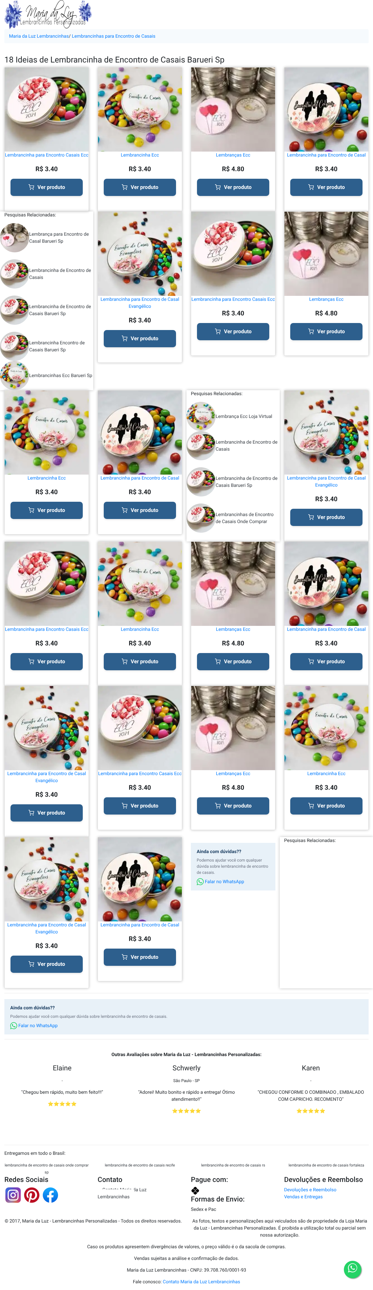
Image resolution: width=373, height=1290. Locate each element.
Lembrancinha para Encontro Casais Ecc (47, 155)
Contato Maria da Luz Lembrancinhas (122, 1193)
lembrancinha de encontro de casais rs (233, 1165)
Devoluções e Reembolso (310, 1189)
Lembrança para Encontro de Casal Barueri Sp (59, 237)
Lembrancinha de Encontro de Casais (60, 274)
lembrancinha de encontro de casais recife (140, 1165)
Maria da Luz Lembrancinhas (39, 36)
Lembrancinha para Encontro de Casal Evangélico (140, 302)
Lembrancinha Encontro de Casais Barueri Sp (57, 346)
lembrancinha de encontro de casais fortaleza (326, 1165)
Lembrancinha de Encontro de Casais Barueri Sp (60, 310)
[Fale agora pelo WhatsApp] (352, 1269)
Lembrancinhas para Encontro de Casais (114, 36)
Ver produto (51, 187)
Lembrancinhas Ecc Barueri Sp (60, 375)
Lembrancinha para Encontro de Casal (326, 155)
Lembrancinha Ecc (140, 155)
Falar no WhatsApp (224, 881)
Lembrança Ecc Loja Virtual (244, 416)
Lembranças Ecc (233, 155)
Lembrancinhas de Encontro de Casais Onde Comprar (245, 518)
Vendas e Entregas (303, 1196)
